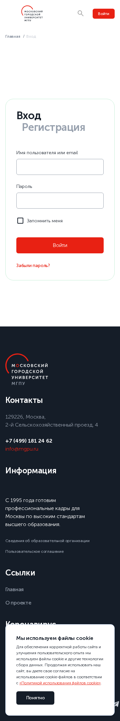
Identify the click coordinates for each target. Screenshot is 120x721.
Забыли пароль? (33, 265)
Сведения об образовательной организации (47, 540)
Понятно (35, 698)
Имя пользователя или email (47, 153)
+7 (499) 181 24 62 (28, 441)
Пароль (24, 186)
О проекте (18, 602)
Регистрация (53, 127)
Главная (12, 36)
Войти (103, 13)
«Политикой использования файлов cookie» (60, 683)
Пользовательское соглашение (34, 551)
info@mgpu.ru (21, 449)
